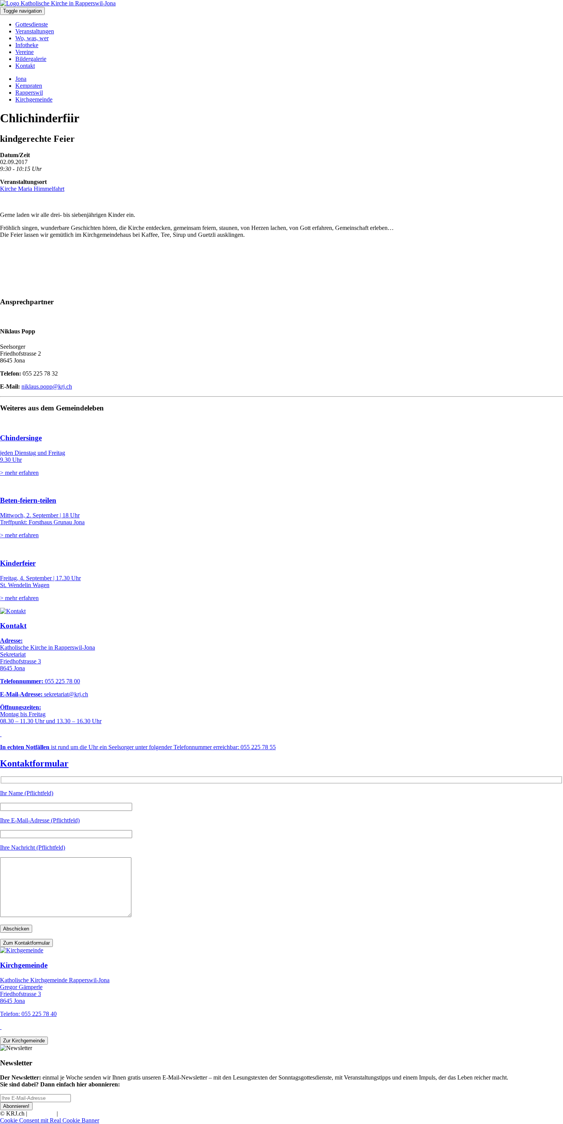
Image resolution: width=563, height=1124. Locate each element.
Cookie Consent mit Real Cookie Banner (49, 1120)
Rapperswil (29, 92)
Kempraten (28, 85)
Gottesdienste (31, 24)
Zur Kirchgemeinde (24, 1041)
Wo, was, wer (32, 38)
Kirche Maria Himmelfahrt (32, 188)
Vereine (24, 52)
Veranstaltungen (34, 31)
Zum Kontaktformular (26, 943)
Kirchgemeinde (33, 99)
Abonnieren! (16, 1106)
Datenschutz (74, 1113)
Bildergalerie (30, 59)
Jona (20, 78)
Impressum (42, 1113)
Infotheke (26, 45)
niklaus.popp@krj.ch (46, 386)
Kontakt (25, 65)
